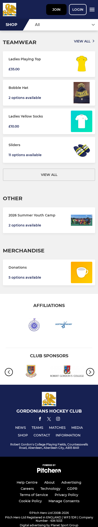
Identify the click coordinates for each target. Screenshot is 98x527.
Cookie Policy (30, 501)
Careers (27, 488)
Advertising (71, 482)
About (49, 482)
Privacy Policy (66, 495)
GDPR (72, 488)
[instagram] (58, 419)
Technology (50, 488)
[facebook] (40, 419)
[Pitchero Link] (49, 471)
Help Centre (27, 482)
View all (82, 41)
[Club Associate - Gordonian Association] (31, 372)
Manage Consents (64, 501)
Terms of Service (34, 495)
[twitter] (49, 420)
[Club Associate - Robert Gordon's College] (67, 372)
